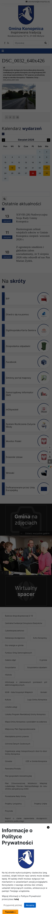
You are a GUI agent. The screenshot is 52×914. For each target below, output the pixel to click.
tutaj (16, 899)
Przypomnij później (13, 905)
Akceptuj (30, 905)
